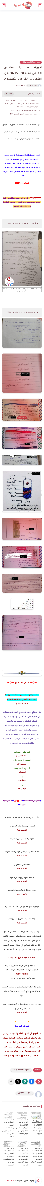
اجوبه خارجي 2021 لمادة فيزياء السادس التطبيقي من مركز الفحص (22, 1128)
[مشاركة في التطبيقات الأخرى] (11, 1081)
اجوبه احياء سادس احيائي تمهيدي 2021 (23, 114)
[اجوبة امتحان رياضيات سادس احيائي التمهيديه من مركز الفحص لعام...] (22, 1144)
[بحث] (4, 5)
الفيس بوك (22, 789)
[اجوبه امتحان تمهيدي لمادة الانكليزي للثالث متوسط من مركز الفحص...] (8, 1144)
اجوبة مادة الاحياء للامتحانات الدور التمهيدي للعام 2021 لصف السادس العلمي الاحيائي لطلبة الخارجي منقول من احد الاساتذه (22, 104)
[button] (31, 1081)
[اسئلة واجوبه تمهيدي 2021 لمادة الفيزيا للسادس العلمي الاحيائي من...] (36, 1144)
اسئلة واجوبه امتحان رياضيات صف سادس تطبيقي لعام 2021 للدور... (8, 1129)
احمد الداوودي (32, 85)
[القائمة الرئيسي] (40, 5)
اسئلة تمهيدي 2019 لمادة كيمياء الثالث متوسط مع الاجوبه (36, 1128)
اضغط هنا (22, 895)
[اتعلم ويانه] (22, 5)
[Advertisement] (22, 37)
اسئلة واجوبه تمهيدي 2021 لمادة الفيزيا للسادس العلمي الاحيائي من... (36, 1158)
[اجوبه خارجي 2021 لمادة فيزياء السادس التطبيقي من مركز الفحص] (22, 1115)
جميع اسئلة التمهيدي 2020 (31, 62)
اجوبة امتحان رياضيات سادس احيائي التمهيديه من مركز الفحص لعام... (22, 1158)
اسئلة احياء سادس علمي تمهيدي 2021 (23, 110)
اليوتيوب (22, 781)
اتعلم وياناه (22, 764)
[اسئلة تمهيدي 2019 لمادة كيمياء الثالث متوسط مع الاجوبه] (36, 1115)
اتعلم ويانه (11, 1181)
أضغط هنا (22, 830)
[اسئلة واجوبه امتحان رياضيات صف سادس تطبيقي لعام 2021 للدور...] (8, 1115)
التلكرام (22, 772)
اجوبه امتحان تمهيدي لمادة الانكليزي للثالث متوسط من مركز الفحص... (8, 1158)
